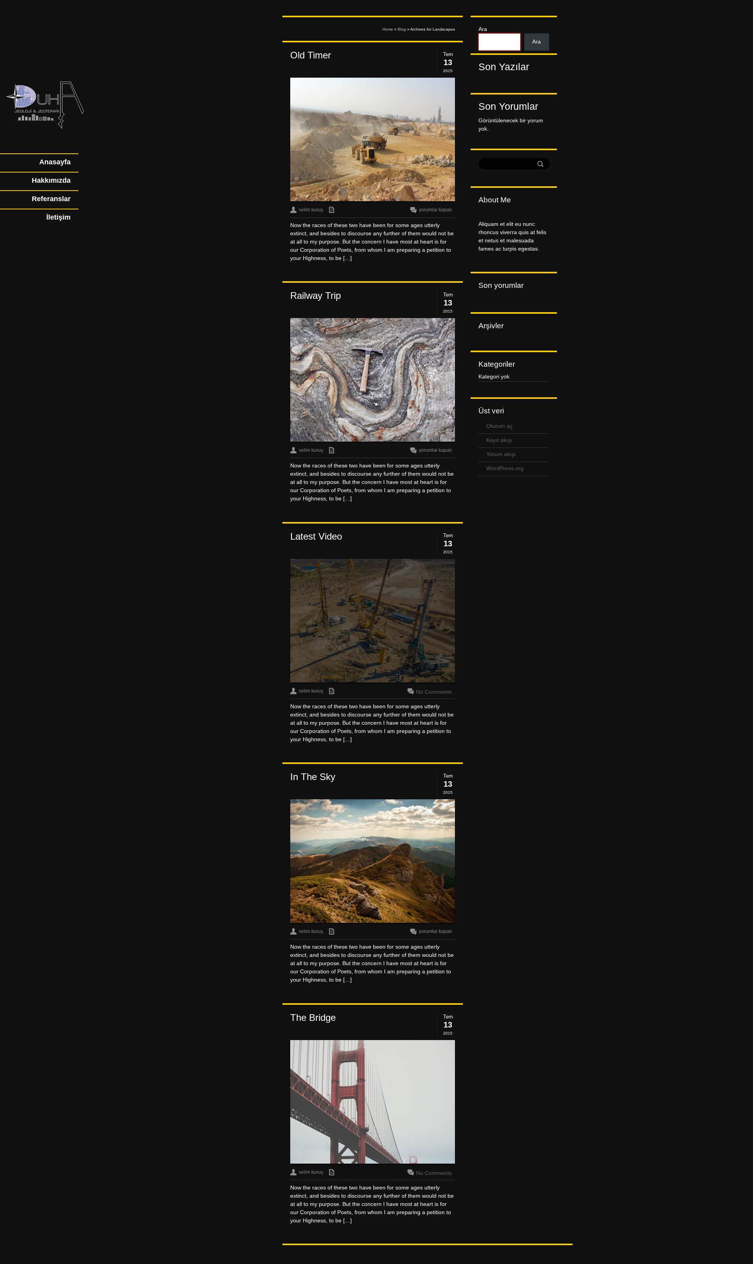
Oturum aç (499, 426)
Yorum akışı (501, 454)
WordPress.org (505, 468)
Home (387, 29)
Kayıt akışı (499, 440)
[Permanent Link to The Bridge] (372, 1102)
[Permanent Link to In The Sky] (372, 861)
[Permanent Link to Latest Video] (372, 621)
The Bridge (313, 1017)
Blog (402, 29)
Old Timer (310, 55)
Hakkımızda (51, 180)
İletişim (58, 217)
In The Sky (312, 776)
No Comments (434, 692)
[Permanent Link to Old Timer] (372, 140)
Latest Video (316, 536)
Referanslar (51, 199)
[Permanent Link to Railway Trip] (372, 380)
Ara (482, 29)
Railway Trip (315, 295)
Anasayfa (55, 162)
